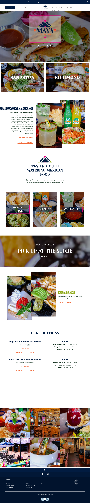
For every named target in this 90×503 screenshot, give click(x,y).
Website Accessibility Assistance (45, 494)
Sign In (61, 7)
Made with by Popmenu (26, 470)
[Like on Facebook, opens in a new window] (42, 474)
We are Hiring (56, 10)
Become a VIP (69, 7)
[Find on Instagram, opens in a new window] (47, 474)
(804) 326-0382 (9, 487)
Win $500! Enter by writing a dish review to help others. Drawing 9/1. (42, 2)
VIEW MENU (31, 352)
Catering (35, 7)
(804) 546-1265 (29, 487)
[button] (18, 7)
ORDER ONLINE (19, 352)
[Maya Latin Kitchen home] (45, 7)
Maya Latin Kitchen (76, 482)
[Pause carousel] (89, 61)
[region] (45, 393)
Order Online (10, 7)
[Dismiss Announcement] (87, 2)
